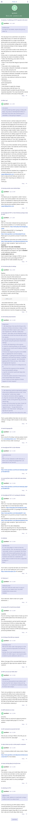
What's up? (5, 100)
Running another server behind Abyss (11, 188)
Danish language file (7, 428)
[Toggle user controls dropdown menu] (27, 2)
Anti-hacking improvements (9, 316)
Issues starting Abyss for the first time (11, 763)
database (4, 538)
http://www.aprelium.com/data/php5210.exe (13, 234)
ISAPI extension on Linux (8, 710)
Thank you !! (5, 578)
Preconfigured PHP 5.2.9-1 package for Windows (13, 495)
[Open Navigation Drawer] (1, 2)
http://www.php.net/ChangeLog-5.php (16, 507)
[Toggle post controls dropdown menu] (26, 95)
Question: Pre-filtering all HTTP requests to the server (14, 20)
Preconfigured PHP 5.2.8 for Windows (11, 447)
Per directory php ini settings (9, 266)
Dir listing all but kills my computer (10, 637)
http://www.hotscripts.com (8, 571)
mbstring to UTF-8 (6, 788)
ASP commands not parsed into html (11, 729)
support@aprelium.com (7, 174)
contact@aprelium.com (9, 439)
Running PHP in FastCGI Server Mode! (11, 607)
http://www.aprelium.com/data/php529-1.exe (13, 513)
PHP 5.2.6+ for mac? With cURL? (9, 671)
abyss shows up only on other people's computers (14, 744)
